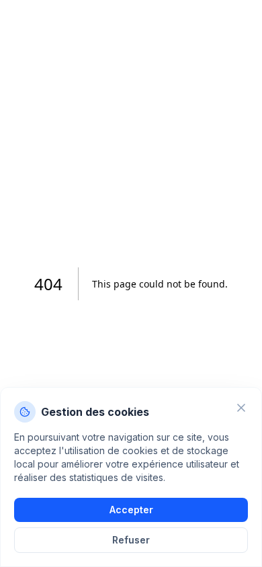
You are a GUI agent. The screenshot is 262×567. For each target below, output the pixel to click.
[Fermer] (241, 408)
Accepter (131, 509)
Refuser (131, 540)
